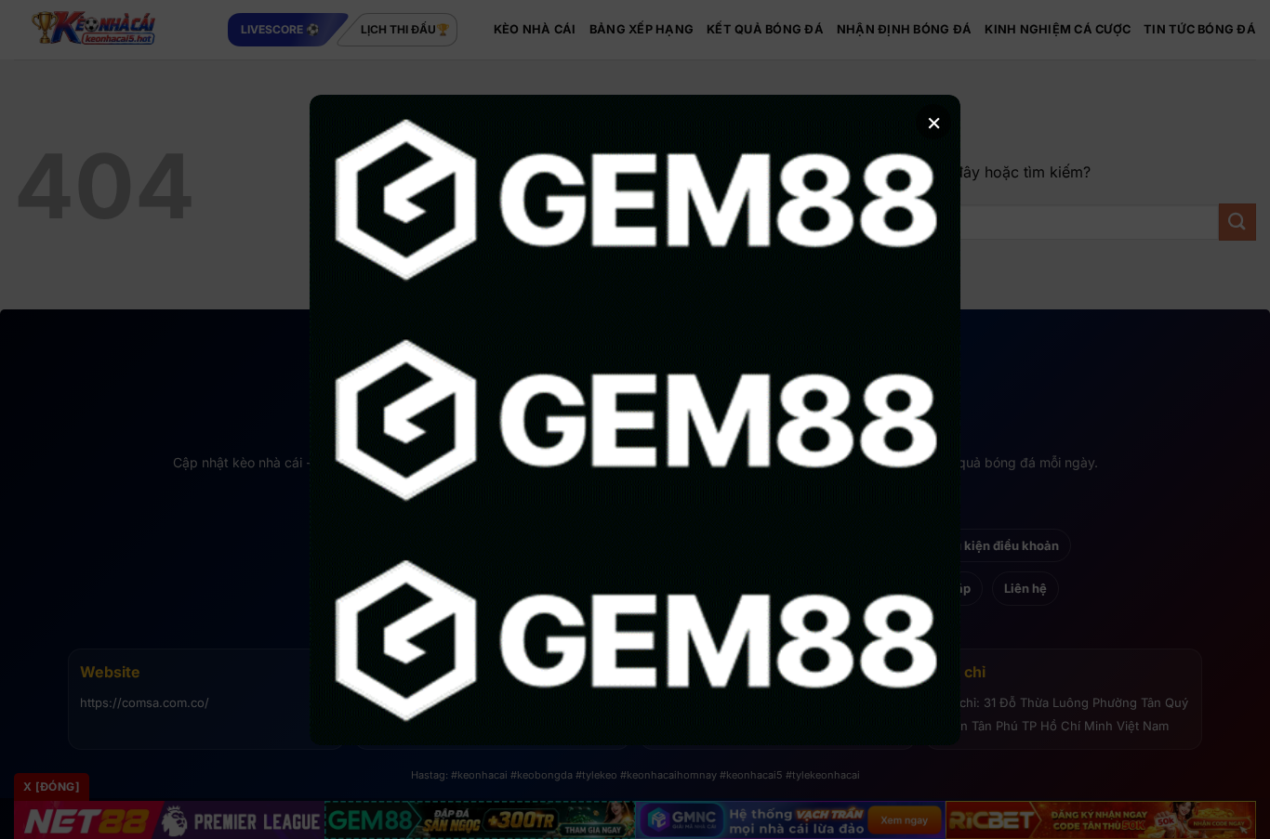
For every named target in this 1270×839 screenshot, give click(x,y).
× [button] (934, 121)
